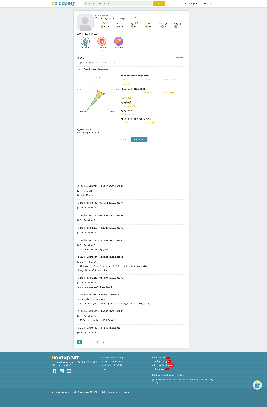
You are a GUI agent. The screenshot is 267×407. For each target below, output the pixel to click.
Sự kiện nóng (162, 361)
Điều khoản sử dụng (113, 361)
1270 (106, 26)
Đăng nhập (194, 3)
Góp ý (106, 368)
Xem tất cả (181, 57)
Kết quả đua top (163, 365)
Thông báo (161, 368)
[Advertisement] (131, 162)
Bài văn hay (162, 357)
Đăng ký (208, 3)
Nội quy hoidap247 (113, 365)
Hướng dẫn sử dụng (113, 357)
